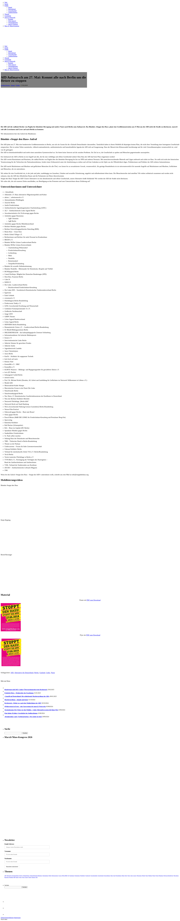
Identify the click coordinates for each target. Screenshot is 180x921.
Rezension (6, 877)
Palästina (150, 875)
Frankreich (88, 875)
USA (36, 877)
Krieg (126, 875)
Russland (11, 877)
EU (68, 875)
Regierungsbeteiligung (168, 875)
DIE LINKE (64, 875)
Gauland (42, 673)
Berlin (36, 673)
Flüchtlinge (82, 875)
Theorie (6, 14)
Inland (10, 7)
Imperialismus (107, 875)
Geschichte (7, 16)
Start (5, 2)
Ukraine (33, 877)
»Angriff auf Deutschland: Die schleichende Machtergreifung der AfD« (27, 696)
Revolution (176, 875)
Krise (129, 875)
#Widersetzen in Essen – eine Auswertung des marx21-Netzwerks (25, 706)
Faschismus (71, 875)
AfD (12, 673)
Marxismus (139, 875)
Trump (26, 877)
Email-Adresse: (9, 844)
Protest (157, 875)
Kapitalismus (119, 875)
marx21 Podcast (13, 24)
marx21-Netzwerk (9, 17)
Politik (6, 5)
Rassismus (161, 875)
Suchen (6, 885)
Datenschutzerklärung (7, 917)
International (12, 9)
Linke (48, 673)
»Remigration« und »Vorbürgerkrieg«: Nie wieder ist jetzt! (23, 716)
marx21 (135, 875)
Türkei (29, 877)
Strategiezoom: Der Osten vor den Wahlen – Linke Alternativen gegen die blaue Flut (31, 710)
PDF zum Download (93, 600)
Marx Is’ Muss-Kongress (11, 26)
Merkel (143, 875)
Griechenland (101, 875)
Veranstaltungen (13, 22)
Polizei (153, 875)
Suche (6, 4)
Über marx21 (12, 21)
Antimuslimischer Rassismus (36, 875)
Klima (123, 875)
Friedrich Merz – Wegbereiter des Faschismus (19, 693)
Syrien (20, 877)
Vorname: (7, 851)
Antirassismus (45, 875)
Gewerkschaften (94, 875)
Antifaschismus (12, 12)
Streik (17, 877)
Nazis (53, 673)
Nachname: (8, 858)
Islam (112, 875)
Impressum (17, 917)
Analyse (21, 875)
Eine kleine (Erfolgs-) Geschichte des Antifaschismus (21, 713)
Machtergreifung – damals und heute (16, 700)
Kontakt (10, 19)
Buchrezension (55, 875)
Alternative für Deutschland (23, 673)
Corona (60, 875)
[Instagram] (7, 914)
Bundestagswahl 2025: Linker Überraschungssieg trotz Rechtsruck (25, 689)
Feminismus (77, 875)
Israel (114, 875)
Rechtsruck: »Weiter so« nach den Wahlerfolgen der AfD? (22, 703)
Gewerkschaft (12, 11)
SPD (14, 877)
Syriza (23, 877)
